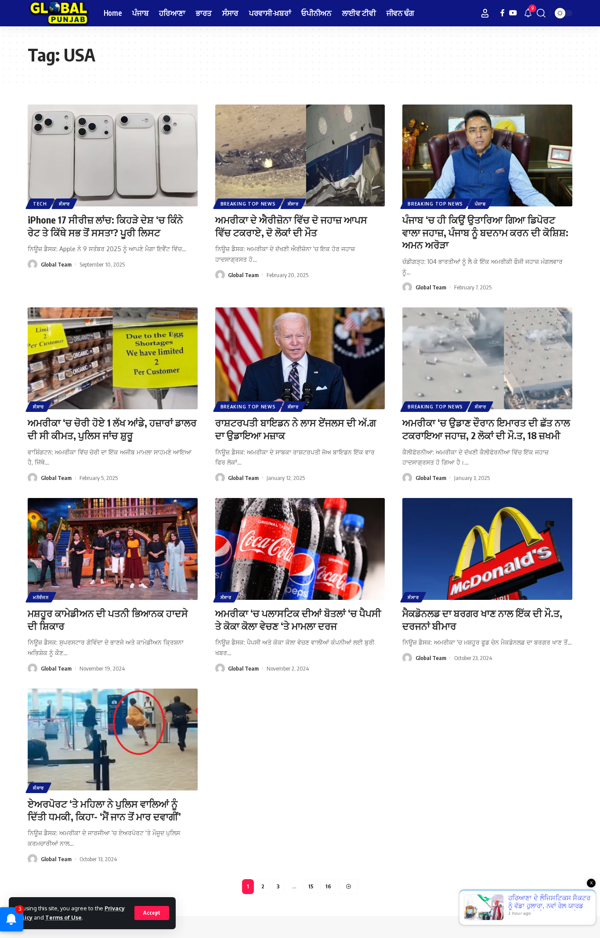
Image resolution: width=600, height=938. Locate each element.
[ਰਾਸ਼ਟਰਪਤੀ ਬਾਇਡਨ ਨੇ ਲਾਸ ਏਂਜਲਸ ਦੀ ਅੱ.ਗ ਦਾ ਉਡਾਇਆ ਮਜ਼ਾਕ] (300, 358)
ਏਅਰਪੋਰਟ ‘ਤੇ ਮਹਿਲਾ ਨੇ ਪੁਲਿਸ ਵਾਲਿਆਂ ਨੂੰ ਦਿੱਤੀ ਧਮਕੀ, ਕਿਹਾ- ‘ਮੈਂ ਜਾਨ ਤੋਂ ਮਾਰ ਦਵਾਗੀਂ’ (104, 810)
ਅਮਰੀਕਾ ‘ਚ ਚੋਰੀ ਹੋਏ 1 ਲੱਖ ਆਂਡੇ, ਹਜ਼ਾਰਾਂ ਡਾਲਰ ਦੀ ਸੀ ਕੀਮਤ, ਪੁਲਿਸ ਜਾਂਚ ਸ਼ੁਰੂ (112, 428)
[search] (541, 13)
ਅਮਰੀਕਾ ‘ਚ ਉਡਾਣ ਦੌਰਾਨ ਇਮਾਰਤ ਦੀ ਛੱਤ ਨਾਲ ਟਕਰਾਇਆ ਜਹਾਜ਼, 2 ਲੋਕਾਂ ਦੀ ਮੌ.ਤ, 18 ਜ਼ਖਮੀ (486, 428)
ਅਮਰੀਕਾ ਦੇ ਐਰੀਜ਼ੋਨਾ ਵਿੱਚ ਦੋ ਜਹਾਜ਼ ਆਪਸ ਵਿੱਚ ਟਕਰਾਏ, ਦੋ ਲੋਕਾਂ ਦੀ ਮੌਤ (291, 225)
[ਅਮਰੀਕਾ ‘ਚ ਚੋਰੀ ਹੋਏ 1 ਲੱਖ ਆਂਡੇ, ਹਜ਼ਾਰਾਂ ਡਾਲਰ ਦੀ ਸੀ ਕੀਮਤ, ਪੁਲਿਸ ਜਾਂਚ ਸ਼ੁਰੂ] (113, 358)
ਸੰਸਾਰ (64, 203)
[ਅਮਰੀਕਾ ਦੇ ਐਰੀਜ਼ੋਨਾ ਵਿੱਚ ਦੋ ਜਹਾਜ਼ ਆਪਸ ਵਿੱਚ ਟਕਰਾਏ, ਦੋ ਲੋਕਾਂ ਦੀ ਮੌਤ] (300, 155)
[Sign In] (485, 13)
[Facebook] (502, 13)
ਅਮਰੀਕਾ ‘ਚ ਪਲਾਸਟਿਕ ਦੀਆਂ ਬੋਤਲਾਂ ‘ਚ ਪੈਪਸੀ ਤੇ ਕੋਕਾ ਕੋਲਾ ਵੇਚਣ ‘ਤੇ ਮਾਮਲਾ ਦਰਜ (298, 619)
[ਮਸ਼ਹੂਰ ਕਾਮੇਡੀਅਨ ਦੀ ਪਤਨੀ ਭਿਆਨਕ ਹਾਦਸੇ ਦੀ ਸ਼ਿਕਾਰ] (113, 549)
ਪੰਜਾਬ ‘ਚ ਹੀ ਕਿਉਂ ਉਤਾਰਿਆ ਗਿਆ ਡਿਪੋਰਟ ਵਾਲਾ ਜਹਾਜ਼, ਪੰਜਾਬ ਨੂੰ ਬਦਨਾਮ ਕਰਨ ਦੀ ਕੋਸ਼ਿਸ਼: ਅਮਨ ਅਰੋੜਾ (485, 232)
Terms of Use (63, 917)
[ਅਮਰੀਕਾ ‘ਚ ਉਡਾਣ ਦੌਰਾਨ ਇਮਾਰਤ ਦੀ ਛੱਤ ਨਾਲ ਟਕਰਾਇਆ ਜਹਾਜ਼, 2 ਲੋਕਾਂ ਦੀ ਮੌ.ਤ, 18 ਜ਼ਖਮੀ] (487, 358)
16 (328, 886)
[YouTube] (513, 13)
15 (310, 886)
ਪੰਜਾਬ (480, 203)
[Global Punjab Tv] (59, 13)
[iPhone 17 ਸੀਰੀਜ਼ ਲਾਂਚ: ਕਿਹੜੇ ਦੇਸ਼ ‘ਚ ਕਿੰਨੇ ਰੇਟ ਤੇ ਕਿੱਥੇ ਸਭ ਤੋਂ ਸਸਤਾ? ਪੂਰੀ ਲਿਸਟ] (113, 155)
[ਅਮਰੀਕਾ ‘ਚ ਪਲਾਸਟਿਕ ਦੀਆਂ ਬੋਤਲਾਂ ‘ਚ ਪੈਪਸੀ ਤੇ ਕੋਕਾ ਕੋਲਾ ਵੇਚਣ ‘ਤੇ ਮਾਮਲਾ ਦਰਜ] (300, 549)
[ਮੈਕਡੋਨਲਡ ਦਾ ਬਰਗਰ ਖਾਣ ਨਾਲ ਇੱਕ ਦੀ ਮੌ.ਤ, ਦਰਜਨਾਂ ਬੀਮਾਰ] (487, 549)
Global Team (56, 264)
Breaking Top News (248, 203)
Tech (40, 203)
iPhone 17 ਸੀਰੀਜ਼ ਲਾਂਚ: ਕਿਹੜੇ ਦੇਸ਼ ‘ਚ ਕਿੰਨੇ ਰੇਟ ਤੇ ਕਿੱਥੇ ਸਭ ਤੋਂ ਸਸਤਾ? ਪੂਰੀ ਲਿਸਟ (105, 225)
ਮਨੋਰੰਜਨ (41, 597)
